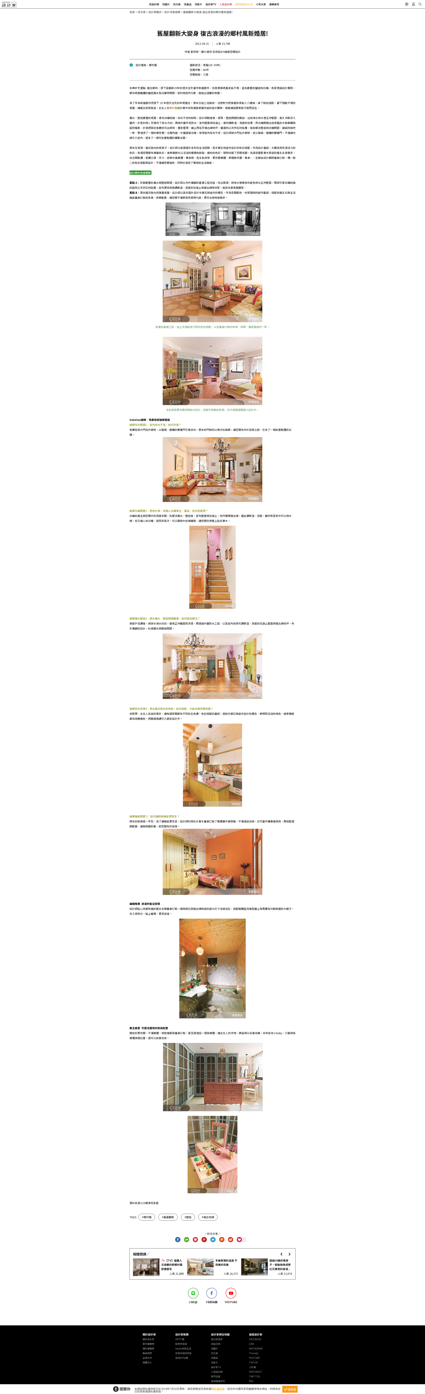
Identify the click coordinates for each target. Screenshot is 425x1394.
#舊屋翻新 (168, 1217)
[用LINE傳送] (186, 1239)
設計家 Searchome (9, 5)
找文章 (177, 4)
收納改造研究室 (183, 1353)
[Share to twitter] (213, 1239)
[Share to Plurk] (222, 1239)
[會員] (413, 4)
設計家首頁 (217, 1339)
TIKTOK (253, 1362)
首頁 (132, 12)
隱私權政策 (218, 1389)
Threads (253, 1353)
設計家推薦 (182, 1334)
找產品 (187, 4)
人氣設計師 (225, 4)
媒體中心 (147, 1362)
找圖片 (166, 4)
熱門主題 (215, 1376)
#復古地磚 (208, 1217)
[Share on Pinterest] (204, 1239)
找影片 (198, 4)
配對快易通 (181, 1343)
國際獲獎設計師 (244, 4)
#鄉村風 (147, 1217)
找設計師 (154, 4)
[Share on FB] (178, 1239)
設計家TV (211, 4)
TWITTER (254, 1376)
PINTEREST (255, 1371)
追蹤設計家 (255, 1334)
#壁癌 (187, 1217)
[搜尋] (420, 4)
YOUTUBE (254, 1357)
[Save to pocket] (195, 1239)
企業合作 (147, 1357)
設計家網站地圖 (220, 1334)
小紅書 (252, 1367)
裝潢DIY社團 (181, 1357)
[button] (281, 1254)
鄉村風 (173, 108)
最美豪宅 (274, 4)
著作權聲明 (148, 1343)
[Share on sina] (230, 1239)
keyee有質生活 (183, 1348)
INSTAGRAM (255, 1348)
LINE (251, 1343)
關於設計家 (149, 1334)
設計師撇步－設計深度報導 (164, 12)
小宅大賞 (261, 4)
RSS (251, 1381)
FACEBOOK (255, 1339)
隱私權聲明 (148, 1348)
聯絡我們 (147, 1353)
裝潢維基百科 (218, 1381)
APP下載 (179, 1339)
